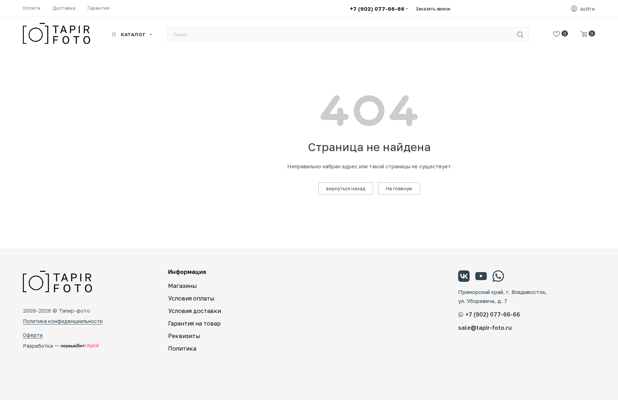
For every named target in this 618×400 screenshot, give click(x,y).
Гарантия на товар (194, 323)
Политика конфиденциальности (63, 321)
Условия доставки (194, 310)
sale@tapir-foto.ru (485, 327)
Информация (187, 271)
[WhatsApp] (498, 277)
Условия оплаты (191, 298)
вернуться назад (345, 188)
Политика (182, 348)
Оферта (33, 335)
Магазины (182, 285)
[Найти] (520, 34)
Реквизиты (184, 335)
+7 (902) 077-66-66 (377, 8)
